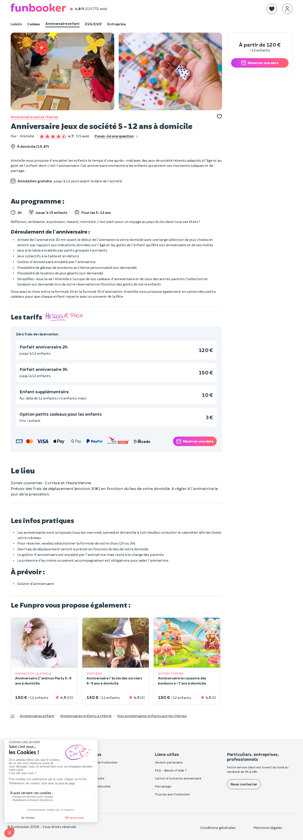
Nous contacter (243, 784)
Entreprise (116, 24)
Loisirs (16, 24)
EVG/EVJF (93, 24)
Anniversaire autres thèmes (34, 117)
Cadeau (33, 24)
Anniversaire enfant (62, 23)
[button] (272, 9)
